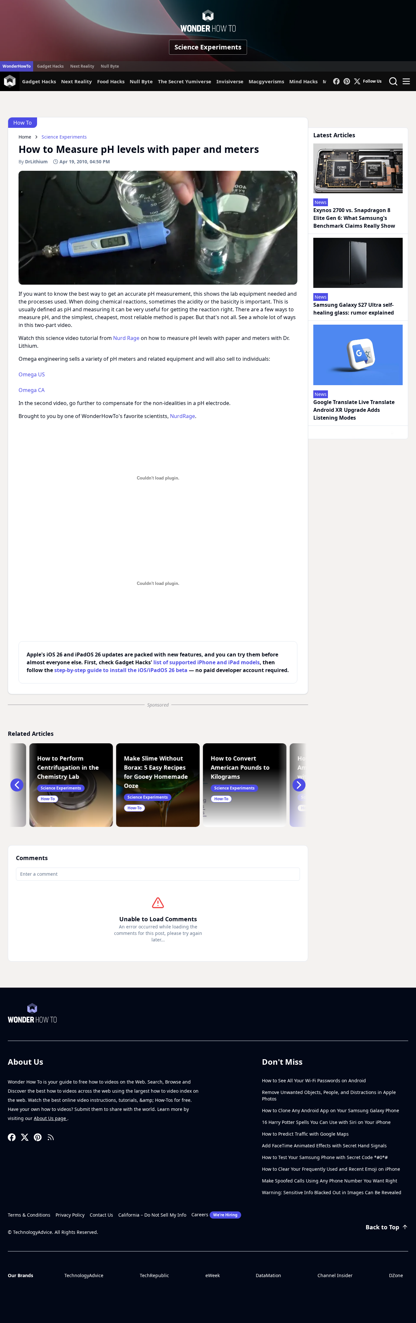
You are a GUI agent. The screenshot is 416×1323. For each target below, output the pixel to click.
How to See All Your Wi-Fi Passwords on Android (314, 1080)
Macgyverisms (266, 81)
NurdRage (182, 416)
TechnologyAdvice (83, 1275)
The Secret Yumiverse (184, 81)
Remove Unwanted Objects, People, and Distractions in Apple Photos (329, 1095)
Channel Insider (335, 1275)
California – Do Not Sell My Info (152, 1215)
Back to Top (382, 1227)
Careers (214, 1214)
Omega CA (32, 390)
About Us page (50, 1118)
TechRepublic (154, 1275)
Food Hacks (110, 81)
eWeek (212, 1275)
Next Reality (82, 66)
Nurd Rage (126, 338)
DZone (396, 1275)
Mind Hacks (303, 81)
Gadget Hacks (50, 66)
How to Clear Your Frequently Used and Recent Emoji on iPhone (331, 1169)
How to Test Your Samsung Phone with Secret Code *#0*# (325, 1157)
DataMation (268, 1275)
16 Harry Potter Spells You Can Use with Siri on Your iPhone (326, 1122)
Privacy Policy (70, 1215)
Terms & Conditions (29, 1215)
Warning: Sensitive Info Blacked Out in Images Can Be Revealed (331, 1192)
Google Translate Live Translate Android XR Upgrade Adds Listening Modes (354, 409)
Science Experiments (208, 47)
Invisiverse (229, 81)
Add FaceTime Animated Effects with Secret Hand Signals (324, 1145)
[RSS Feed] (51, 1137)
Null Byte (110, 66)
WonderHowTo (17, 66)
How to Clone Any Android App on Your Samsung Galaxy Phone (330, 1110)
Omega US (32, 374)
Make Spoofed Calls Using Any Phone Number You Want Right (329, 1181)
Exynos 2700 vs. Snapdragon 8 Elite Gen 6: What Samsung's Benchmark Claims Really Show (354, 218)
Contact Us (101, 1215)
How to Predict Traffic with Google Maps (305, 1134)
